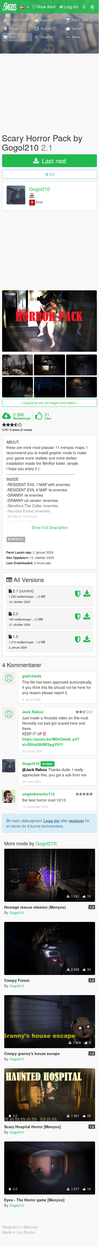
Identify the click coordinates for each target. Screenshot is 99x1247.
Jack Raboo (32, 711)
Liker (47, 418)
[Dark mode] (84, 6)
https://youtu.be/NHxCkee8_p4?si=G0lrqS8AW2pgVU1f (51, 741)
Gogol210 (39, 189)
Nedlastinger (22, 418)
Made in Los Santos (18, 1232)
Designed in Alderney (20, 1227)
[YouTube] (31, 195)
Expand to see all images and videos (49, 402)
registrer (76, 820)
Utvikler (47, 764)
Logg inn (51, 820)
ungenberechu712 (38, 794)
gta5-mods (31, 676)
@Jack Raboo (34, 769)
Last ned (53, 160)
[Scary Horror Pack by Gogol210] (49, 321)
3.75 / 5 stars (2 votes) (17, 429)
